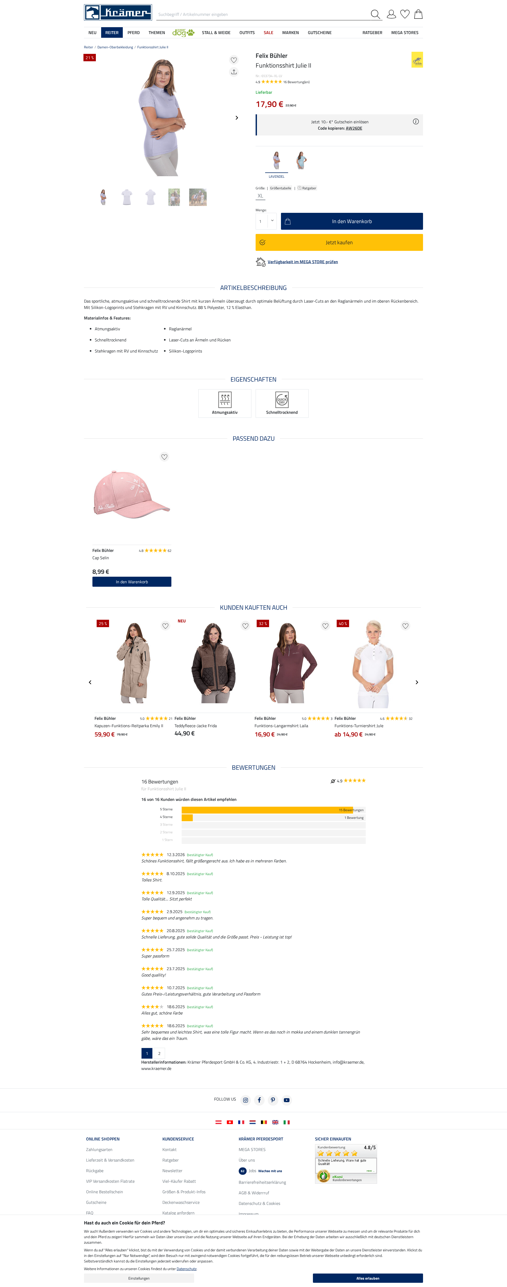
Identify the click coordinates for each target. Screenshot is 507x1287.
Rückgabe (95, 1170)
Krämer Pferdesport (261, 1139)
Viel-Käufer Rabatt (179, 1181)
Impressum (249, 1214)
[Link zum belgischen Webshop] (265, 1122)
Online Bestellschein (104, 1192)
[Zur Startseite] (118, 12)
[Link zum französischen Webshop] (242, 1122)
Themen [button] (157, 32)
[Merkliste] (405, 13)
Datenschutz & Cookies (259, 1203)
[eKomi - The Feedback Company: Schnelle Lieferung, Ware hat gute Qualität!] (346, 1163)
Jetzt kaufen (339, 242)
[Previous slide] (88, 117)
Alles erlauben (367, 1278)
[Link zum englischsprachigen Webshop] (276, 1122)
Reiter (88, 47)
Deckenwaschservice (181, 1202)
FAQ (89, 1213)
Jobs (261, 1170)
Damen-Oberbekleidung (115, 47)
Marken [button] (290, 32)
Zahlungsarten (99, 1149)
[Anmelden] (391, 13)
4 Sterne (166, 816)
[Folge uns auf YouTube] (286, 1100)
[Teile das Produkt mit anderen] (234, 72)
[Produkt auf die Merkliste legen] (234, 60)
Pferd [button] (134, 32)
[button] (183, 32)
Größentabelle (280, 188)
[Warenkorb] (418, 13)
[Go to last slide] (90, 682)
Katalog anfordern (178, 1213)
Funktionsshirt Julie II (152, 47)
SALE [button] (268, 32)
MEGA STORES (405, 32)
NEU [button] (92, 32)
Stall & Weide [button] (216, 32)
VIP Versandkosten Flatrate (110, 1181)
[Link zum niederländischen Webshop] (254, 1122)
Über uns (247, 1160)
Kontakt (169, 1149)
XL (260, 196)
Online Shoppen (103, 1139)
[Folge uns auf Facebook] (259, 1100)
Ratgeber (309, 188)
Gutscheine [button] (320, 32)
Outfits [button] (247, 32)
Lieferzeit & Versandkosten (110, 1160)
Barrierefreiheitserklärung (262, 1182)
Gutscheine (96, 1202)
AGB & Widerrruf (254, 1193)
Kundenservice (178, 1139)
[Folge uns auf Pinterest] (273, 1100)
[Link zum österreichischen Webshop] (219, 1122)
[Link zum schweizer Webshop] (231, 1122)
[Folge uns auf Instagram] (245, 1100)
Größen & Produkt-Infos (183, 1192)
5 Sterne (166, 809)
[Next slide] (236, 117)
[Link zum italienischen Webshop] (288, 1122)
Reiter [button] (112, 32)
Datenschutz (186, 1268)
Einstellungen (139, 1278)
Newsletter (172, 1170)
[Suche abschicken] (377, 14)
